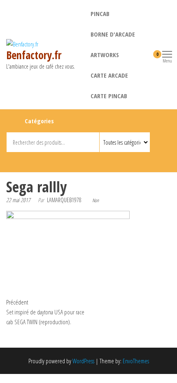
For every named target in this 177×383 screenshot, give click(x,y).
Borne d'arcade (113, 34)
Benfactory (75, 160)
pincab (100, 13)
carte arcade (109, 75)
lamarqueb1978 (64, 200)
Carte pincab (109, 96)
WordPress (83, 361)
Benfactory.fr (33, 55)
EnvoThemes (136, 361)
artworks (105, 55)
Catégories (39, 121)
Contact (90, 160)
